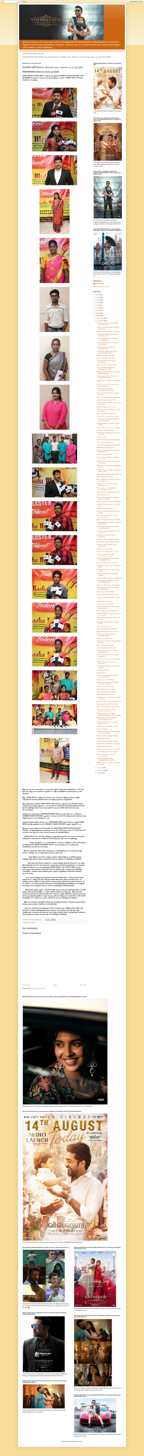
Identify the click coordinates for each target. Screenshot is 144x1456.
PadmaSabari (100, 283)
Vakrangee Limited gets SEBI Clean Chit (109, 474)
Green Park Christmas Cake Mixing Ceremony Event (107, 676)
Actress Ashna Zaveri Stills (105, 454)
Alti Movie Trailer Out (103, 495)
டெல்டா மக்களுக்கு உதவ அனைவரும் (107, 562)
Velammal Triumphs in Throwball (107, 629)
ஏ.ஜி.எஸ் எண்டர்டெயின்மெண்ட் (105, 604)
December (100, 318)
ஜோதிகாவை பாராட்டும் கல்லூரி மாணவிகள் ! (109, 749)
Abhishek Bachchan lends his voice (107, 631)
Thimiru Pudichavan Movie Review (107, 736)
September (100, 770)
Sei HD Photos (101, 437)
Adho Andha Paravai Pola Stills (106, 648)
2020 (97, 310)
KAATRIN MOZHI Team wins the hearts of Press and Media (108, 732)
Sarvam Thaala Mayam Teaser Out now (109, 445)
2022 (97, 305)
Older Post (83, 985)
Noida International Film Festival (106, 692)
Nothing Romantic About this (105, 355)
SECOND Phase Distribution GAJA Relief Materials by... (107, 581)
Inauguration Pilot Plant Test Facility (107, 594)
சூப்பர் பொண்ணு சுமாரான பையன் (106, 407)
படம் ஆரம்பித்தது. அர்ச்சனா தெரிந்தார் (107, 751)
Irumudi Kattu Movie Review (33, 53)
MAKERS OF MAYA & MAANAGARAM (108, 440)
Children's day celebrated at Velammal (108, 743)
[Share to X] (50, 920)
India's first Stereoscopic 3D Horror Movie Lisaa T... (107, 722)
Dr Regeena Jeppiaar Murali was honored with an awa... (107, 352)
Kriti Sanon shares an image (105, 430)
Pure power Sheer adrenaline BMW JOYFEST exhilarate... (107, 683)
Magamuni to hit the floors (104, 746)
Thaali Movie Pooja (103, 670)
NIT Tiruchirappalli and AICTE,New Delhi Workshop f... (107, 323)
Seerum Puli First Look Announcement (108, 397)
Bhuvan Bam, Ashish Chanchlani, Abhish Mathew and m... (107, 718)
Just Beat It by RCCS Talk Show (106, 400)
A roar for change (102, 729)
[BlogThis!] (48, 920)
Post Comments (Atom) (38, 988)
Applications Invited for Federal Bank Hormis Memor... (108, 588)
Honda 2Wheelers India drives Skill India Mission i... (107, 343)
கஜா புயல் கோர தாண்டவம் (104, 626)
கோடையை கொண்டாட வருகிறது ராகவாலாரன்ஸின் (106, 755)
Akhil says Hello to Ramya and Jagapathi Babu (106, 347)
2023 (97, 302)
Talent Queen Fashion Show (105, 592)
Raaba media (31, 922)
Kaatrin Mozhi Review (103, 738)
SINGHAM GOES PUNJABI (105, 694)
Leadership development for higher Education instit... (107, 335)
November (100, 321)
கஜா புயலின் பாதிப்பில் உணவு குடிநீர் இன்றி (108, 659)
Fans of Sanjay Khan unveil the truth (108, 611)
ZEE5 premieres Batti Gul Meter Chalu (108, 492)
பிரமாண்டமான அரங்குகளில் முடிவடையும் (108, 551)
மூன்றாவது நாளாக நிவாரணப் (105, 601)
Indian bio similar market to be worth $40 (109, 578)
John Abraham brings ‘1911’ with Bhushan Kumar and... (107, 376)
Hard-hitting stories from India (106, 358)
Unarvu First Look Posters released (107, 726)
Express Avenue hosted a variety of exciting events (107, 651)
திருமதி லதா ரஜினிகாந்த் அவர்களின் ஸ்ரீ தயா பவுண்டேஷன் (108, 385)
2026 (97, 295)
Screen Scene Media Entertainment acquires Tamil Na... (107, 498)
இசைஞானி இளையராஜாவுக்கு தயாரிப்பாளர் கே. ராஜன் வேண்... (108, 480)
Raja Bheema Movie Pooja (105, 477)
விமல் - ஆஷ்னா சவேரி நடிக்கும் (105, 442)
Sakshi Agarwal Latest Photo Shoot (107, 704)
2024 (97, 300)
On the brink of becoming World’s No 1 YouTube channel (108, 419)
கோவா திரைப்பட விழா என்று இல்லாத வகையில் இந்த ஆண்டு (107, 488)
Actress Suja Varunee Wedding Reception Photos (106, 635)
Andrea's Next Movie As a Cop (106, 689)
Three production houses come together (109, 501)
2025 (97, 297)
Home (55, 985)
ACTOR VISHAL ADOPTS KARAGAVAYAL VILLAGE (105, 389)
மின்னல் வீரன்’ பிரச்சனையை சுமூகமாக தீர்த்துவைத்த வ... (107, 484)
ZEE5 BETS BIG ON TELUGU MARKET (109, 519)
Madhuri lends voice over (104, 638)
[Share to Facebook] (53, 920)
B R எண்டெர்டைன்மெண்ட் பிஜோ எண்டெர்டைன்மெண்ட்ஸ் (106, 710)
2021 (97, 308)
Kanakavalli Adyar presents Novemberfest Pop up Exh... (106, 759)
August (99, 773)
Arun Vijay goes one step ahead (106, 414)
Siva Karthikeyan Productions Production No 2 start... (106, 368)
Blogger (80, 1441)
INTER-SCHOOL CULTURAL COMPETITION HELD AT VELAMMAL (109, 714)
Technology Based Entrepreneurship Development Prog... (108, 559)
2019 (97, 313)
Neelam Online (101, 673)
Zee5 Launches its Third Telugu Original (109, 701)
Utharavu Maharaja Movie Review (107, 741)
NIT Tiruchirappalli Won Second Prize (108, 706)
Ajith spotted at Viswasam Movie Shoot (108, 331)
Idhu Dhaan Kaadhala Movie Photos (108, 542)
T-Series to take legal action (105, 686)
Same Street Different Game (105, 645)
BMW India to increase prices (106, 447)
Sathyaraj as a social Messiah (106, 680)
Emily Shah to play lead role (105, 508)
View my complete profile (101, 286)
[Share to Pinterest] (55, 920)
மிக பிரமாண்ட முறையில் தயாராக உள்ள (107, 416)
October (99, 767)
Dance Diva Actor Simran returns (107, 365)
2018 (97, 316)
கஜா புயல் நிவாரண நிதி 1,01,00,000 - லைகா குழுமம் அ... (107, 516)
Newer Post (26, 985)
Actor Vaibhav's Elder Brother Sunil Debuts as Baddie (107, 527)
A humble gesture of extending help (107, 539)
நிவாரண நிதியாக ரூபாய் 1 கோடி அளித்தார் (108, 427)
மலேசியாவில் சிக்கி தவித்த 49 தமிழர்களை (108, 585)
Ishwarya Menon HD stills (104, 549)
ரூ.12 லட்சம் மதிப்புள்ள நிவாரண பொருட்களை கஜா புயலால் (106, 554)
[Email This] (46, 920)
